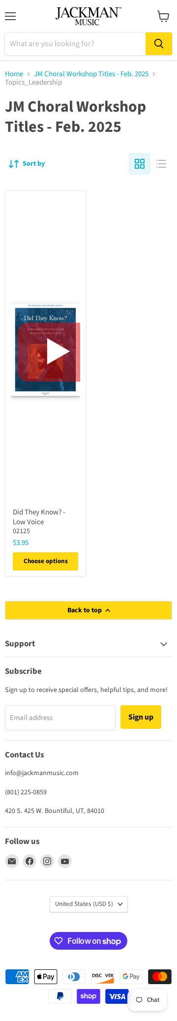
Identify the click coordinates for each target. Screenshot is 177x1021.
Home (14, 74)
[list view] (161, 164)
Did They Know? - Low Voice (39, 517)
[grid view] (139, 164)
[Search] (159, 43)
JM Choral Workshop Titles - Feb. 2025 (91, 74)
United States (84, 904)
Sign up (140, 717)
